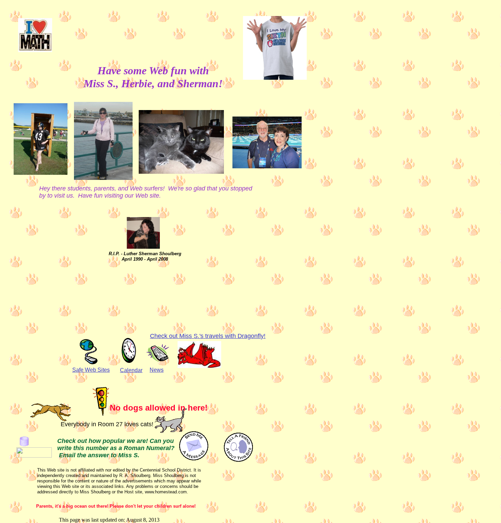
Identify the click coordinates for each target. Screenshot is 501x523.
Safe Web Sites (91, 370)
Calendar (131, 370)
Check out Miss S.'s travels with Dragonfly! (207, 336)
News (157, 370)
